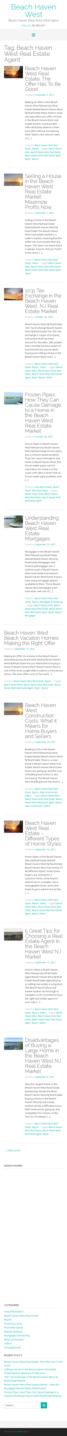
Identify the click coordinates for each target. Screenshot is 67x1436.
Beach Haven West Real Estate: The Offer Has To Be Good (43, 78)
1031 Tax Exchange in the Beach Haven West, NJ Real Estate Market (43, 300)
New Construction (49, 792)
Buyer (28, 159)
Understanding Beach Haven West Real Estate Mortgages (42, 528)
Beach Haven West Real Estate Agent (43, 155)
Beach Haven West (33, 10)
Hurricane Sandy (13, 1327)
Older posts (12, 1150)
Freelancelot (21, 1431)
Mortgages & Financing (51, 601)
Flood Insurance (13, 1323)
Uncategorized (12, 1347)
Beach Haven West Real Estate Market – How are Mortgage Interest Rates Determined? (31, 1386)
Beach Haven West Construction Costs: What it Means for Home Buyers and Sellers (41, 720)
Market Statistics (13, 1331)
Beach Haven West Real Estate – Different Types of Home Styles (43, 833)
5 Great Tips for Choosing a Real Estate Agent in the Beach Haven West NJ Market (44, 944)
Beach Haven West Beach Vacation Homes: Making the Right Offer (31, 638)
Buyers (35, 148)
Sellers (35, 263)
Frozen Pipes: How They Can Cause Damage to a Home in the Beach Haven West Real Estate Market (43, 413)
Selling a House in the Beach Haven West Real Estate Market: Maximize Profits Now (43, 191)
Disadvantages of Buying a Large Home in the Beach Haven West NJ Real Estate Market (43, 1055)
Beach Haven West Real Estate (46, 152)
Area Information (43, 487)
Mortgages (30, 615)
